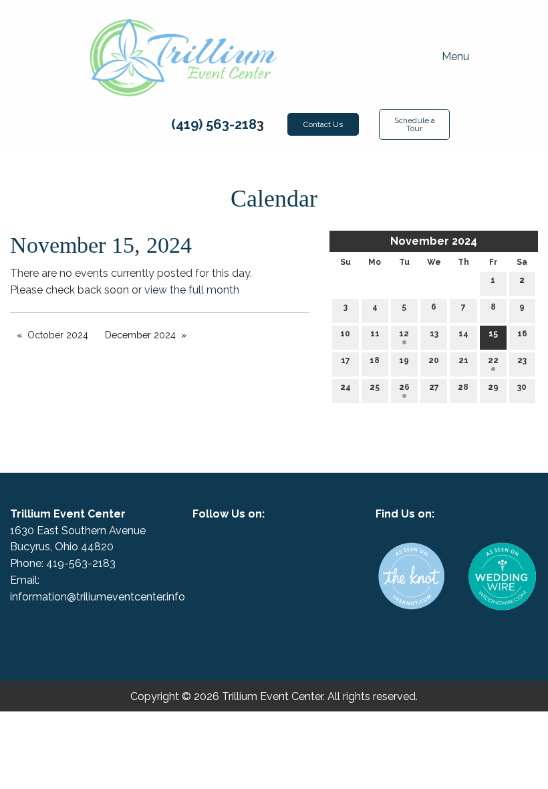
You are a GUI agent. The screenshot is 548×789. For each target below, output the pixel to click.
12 (404, 333)
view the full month (191, 290)
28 (463, 387)
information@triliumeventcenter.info (97, 596)
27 (434, 387)
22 (493, 360)
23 (522, 360)
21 (463, 360)
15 (493, 333)
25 (375, 387)
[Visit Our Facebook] (263, 549)
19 (404, 360)
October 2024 (57, 335)
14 (463, 333)
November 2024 (433, 241)
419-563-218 (78, 563)
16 (522, 333)
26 (404, 387)
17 (345, 360)
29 (493, 387)
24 (345, 387)
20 (433, 360)
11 (375, 333)
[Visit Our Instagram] (284, 549)
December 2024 (140, 335)
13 (434, 333)
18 (375, 360)
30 (522, 387)
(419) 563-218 (214, 124)
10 (345, 333)
